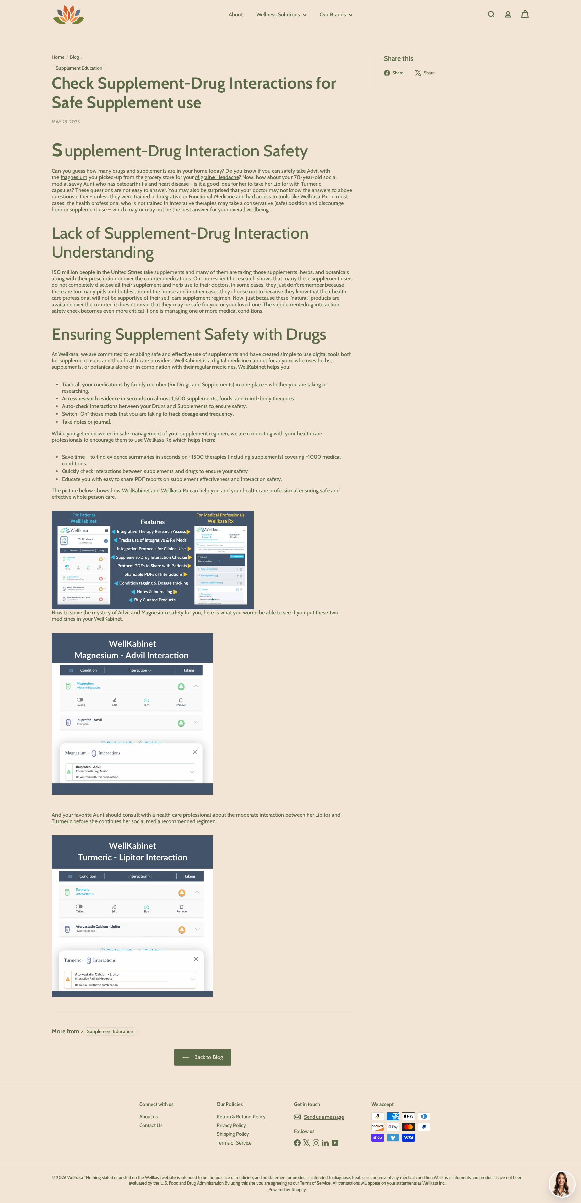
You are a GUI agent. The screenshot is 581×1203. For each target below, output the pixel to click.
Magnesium (74, 177)
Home (58, 57)
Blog (74, 57)
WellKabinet (188, 360)
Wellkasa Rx (314, 196)
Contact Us (150, 1125)
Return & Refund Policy (241, 1117)
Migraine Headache (217, 177)
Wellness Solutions (278, 14)
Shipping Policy (233, 1134)
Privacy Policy (231, 1125)
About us (148, 1117)
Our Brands (333, 14)
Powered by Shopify (287, 1189)
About (236, 14)
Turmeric (311, 184)
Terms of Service (234, 1143)
